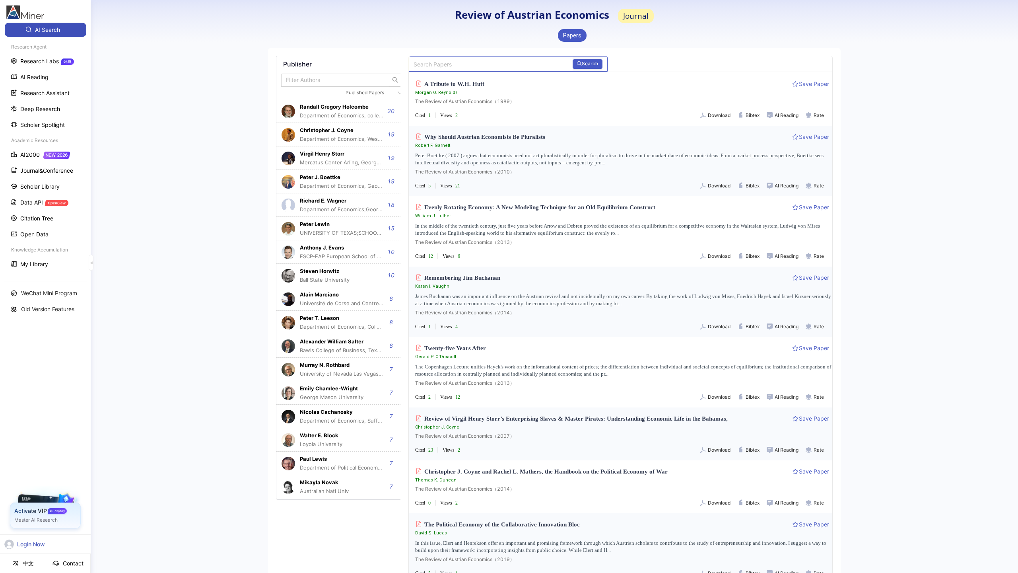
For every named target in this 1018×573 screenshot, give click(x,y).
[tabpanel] (341, 278)
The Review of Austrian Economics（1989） (465, 101)
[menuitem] (45, 30)
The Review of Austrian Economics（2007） (465, 436)
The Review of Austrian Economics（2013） (465, 242)
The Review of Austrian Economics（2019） (465, 559)
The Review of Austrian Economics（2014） (465, 313)
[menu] (45, 148)
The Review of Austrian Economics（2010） (465, 172)
